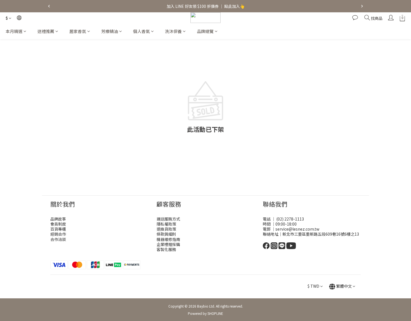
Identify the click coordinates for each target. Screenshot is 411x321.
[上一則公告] (48, 6)
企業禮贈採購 (168, 244)
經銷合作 (58, 234)
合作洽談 (58, 239)
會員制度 (58, 224)
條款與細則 (166, 234)
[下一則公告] (362, 6)
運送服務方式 (168, 219)
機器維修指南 (168, 239)
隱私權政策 (166, 224)
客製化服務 (166, 249)
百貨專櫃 (58, 229)
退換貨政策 (166, 229)
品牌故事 (58, 219)
